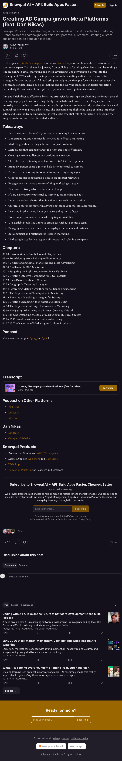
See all (9, 690)
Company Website (19, 438)
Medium (13, 418)
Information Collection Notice (60, 519)
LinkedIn (13, 413)
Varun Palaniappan (19, 45)
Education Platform (20, 470)
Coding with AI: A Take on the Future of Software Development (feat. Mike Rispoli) (52, 615)
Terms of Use (76, 516)
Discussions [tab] (27, 605)
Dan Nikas (63, 63)
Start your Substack (53, 746)
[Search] (116, 605)
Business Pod (11, 13)
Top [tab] (6, 605)
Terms (65, 738)
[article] (61, 623)
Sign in (113, 5)
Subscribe (100, 5)
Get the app (76, 746)
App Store (34, 459)
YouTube (13, 407)
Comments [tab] (10, 565)
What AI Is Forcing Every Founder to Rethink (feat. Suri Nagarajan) (46, 667)
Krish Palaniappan (32, 63)
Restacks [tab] (23, 565)
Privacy (56, 738)
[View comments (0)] (17, 55)
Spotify (34, 338)
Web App (14, 464)
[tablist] (16, 565)
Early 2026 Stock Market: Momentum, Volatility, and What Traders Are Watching (49, 642)
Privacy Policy (85, 519)
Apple (44, 338)
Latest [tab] (14, 605)
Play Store (52, 459)
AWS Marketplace (47, 453)
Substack (45, 754)
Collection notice (79, 738)
